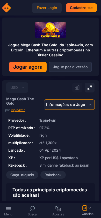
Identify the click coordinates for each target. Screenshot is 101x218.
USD (14, 87)
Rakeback (53, 175)
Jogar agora (27, 67)
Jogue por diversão (70, 67)
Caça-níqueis (22, 175)
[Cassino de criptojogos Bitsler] (7, 8)
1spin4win (18, 110)
